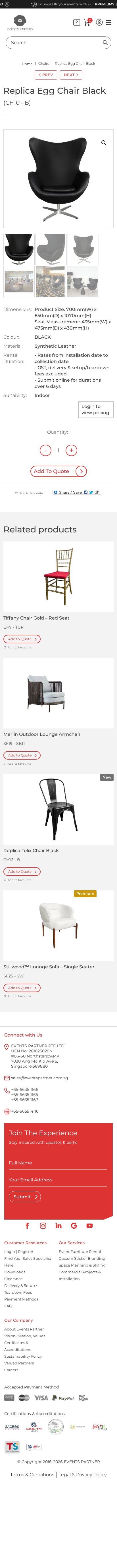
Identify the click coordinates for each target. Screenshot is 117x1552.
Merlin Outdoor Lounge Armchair (42, 734)
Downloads (14, 1272)
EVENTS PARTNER (82, 1461)
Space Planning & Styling (82, 1265)
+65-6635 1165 (24, 1094)
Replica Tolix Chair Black (31, 850)
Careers (11, 1370)
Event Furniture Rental (80, 1251)
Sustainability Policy (23, 1356)
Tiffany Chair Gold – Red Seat (36, 618)
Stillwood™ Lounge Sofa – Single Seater (49, 967)
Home (27, 64)
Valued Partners (19, 1363)
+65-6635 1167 (24, 1099)
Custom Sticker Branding (82, 1258)
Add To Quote (51, 471)
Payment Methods (21, 1299)
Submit (23, 1197)
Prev (47, 74)
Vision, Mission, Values (24, 1336)
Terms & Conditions (32, 1474)
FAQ (8, 1306)
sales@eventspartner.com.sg (39, 1077)
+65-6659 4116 (25, 1111)
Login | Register (18, 1251)
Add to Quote (20, 639)
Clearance (13, 1278)
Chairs (43, 63)
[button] (104, 143)
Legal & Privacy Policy (82, 1474)
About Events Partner (24, 1329)
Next (69, 74)
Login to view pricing (95, 409)
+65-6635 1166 (24, 1089)
